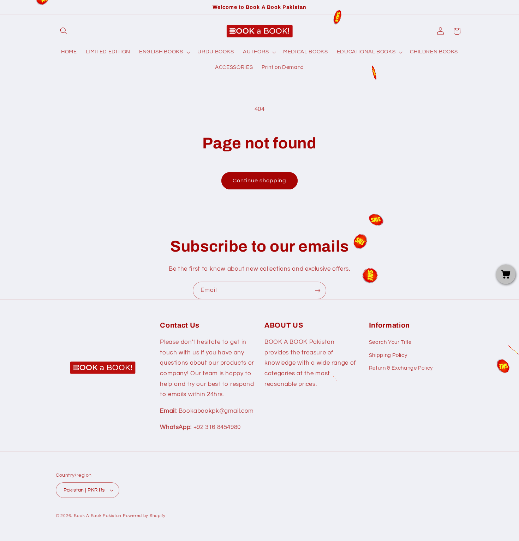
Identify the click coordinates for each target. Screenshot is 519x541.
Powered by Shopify (144, 516)
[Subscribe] (318, 290)
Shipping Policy (388, 355)
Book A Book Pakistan (97, 516)
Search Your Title (390, 342)
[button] (64, 31)
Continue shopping (260, 180)
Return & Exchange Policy (401, 368)
